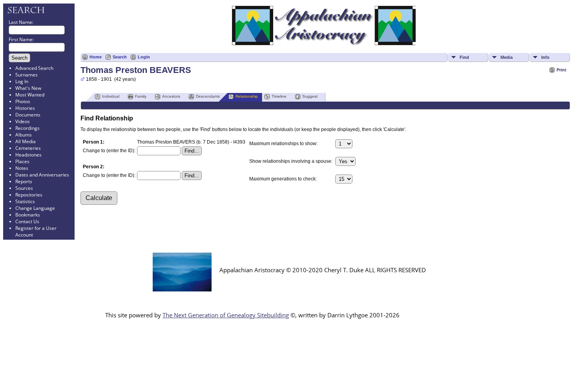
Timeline (279, 96)
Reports (23, 181)
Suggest (310, 96)
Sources (24, 188)
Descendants (208, 96)
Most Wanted (29, 94)
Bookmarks (27, 214)
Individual (110, 96)
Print (561, 69)
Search (120, 57)
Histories (25, 108)
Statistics (25, 201)
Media (506, 57)
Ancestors (171, 96)
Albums (23, 134)
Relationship (247, 96)
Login (144, 57)
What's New (28, 88)
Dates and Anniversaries (42, 174)
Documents (27, 114)
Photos (22, 101)
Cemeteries (28, 148)
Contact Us (27, 221)
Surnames (26, 74)
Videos (22, 121)
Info (545, 57)
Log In (21, 81)
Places (22, 161)
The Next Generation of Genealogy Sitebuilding (226, 315)
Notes (21, 168)
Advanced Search (34, 68)
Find (464, 57)
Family (140, 96)
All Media (25, 141)
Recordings (27, 128)
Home (95, 57)
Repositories (28, 194)
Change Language (35, 208)
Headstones (28, 154)
